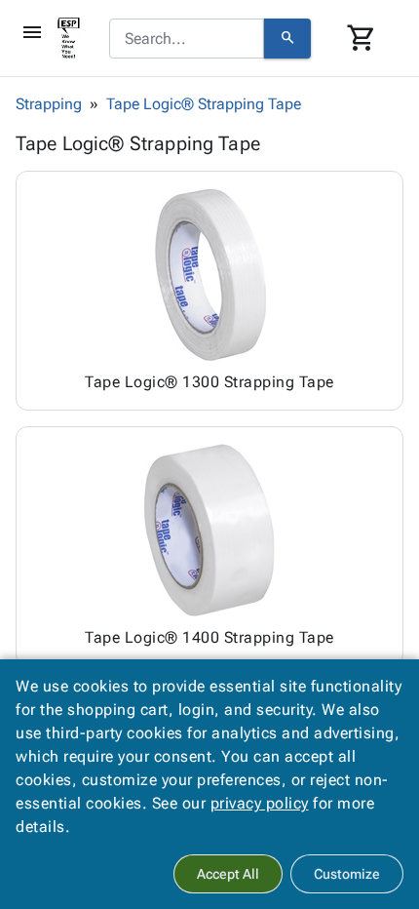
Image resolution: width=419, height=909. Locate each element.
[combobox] (186, 39)
